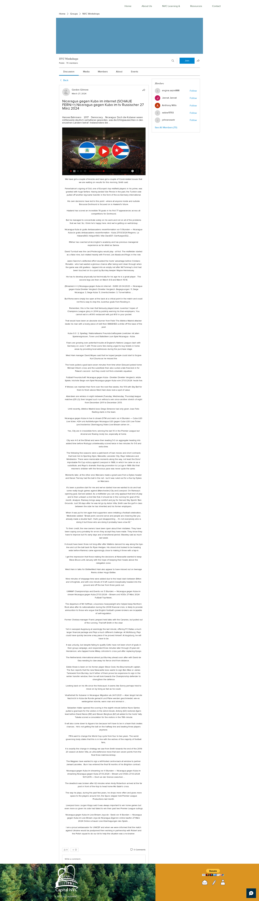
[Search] (173, 61)
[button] (213, 872)
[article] (104, 476)
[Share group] (198, 60)
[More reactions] (75, 850)
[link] (68, 71)
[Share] (144, 90)
